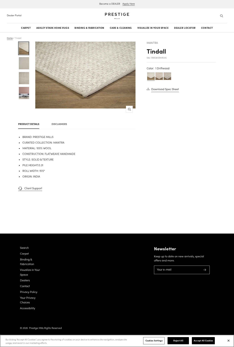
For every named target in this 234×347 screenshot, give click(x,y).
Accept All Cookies (203, 340)
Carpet (26, 27)
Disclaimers (59, 124)
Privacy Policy (28, 292)
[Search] (221, 16)
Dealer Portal (14, 16)
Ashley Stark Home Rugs (52, 27)
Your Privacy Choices (27, 300)
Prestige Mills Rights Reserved (45, 328)
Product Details (28, 124)
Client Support (33, 188)
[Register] (204, 270)
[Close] (228, 340)
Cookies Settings (154, 340)
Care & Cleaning (121, 27)
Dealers (25, 280)
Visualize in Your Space (153, 27)
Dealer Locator (185, 27)
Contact (207, 27)
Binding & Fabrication (89, 27)
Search (24, 248)
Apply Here (128, 4)
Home (10, 38)
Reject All (178, 340)
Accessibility (27, 308)
